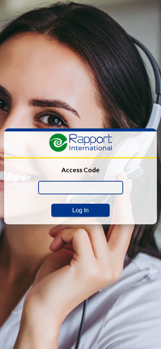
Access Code (80, 170)
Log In (80, 210)
